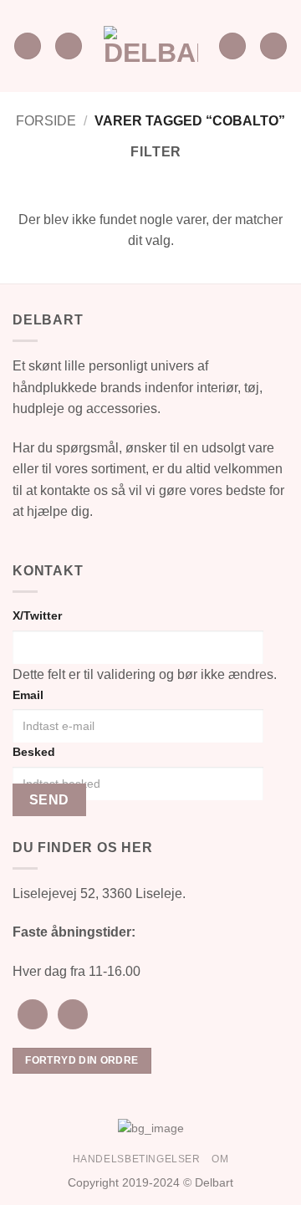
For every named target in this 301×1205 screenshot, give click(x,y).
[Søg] (232, 46)
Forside (46, 121)
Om (220, 1159)
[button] (27, 46)
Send (49, 800)
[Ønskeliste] (68, 46)
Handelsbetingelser (137, 1159)
